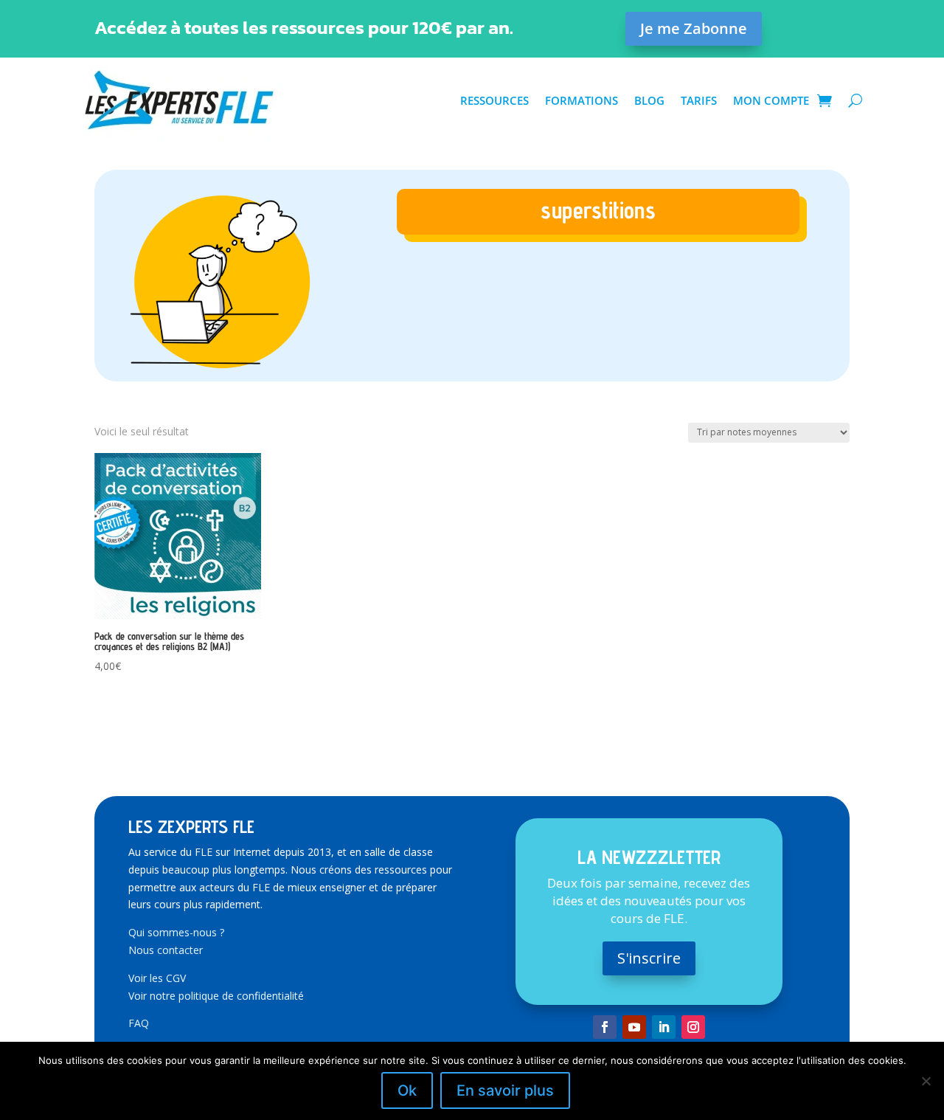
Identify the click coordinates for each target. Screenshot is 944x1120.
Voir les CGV (157, 978)
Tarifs (699, 100)
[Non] (925, 1081)
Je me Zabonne (693, 28)
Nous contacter (165, 950)
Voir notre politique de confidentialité (216, 996)
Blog (649, 100)
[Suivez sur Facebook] (605, 1027)
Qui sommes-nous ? (176, 932)
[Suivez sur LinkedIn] (664, 1027)
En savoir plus (505, 1090)
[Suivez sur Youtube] (634, 1027)
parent (598, 271)
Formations (581, 100)
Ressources (494, 100)
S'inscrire (649, 958)
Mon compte (771, 100)
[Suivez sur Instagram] (693, 1027)
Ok (407, 1090)
